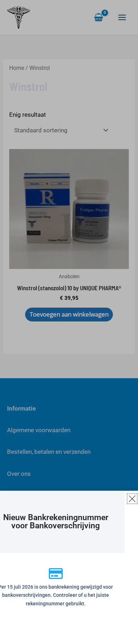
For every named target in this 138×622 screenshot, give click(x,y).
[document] (69, 311)
